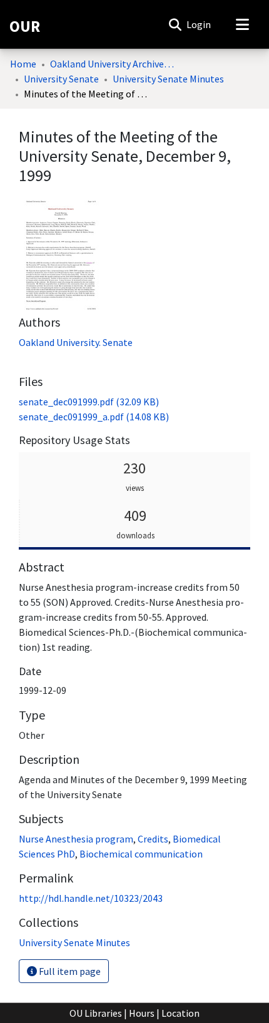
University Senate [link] (61, 78)
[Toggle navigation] (242, 24)
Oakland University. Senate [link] (76, 342)
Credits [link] (153, 839)
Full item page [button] (69, 971)
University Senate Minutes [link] (168, 78)
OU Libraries (95, 1013)
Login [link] (199, 24)
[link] (89, 401)
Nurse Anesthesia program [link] (76, 839)
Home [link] (23, 63)
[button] (175, 24)
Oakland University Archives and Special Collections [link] (112, 63)
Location (180, 1013)
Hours (142, 1013)
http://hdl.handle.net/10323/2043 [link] (91, 898)
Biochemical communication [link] (141, 854)
